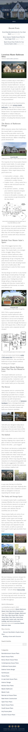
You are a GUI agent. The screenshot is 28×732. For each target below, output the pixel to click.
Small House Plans (7, 708)
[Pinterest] (18, 726)
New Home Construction (16, 611)
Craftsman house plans (8, 666)
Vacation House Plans (8, 715)
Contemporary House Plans (10, 663)
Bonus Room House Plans (9, 660)
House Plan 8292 (7, 416)
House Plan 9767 (20, 537)
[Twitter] (9, 726)
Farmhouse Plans (6, 728)
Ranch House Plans (7, 705)
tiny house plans (6, 711)
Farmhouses (5, 673)
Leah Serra (16, 58)
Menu (14, 21)
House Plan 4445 (14, 157)
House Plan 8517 (7, 537)
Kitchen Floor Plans (7, 685)
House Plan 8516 (7, 475)
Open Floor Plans (6, 702)
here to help (21, 590)
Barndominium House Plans (10, 653)
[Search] (25, 644)
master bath (5, 619)
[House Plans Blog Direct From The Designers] (14, 9)
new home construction (13, 621)
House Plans (5, 676)
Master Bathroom (21, 609)
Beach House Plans (7, 656)
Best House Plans (13, 615)
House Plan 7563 (7, 549)
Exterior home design (8, 669)
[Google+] (15, 726)
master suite (12, 619)
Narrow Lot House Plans (9, 695)
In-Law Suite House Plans (9, 679)
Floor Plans (12, 617)
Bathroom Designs (14, 613)
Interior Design (6, 682)
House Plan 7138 (14, 307)
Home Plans (19, 617)
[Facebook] (12, 726)
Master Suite (5, 611)
